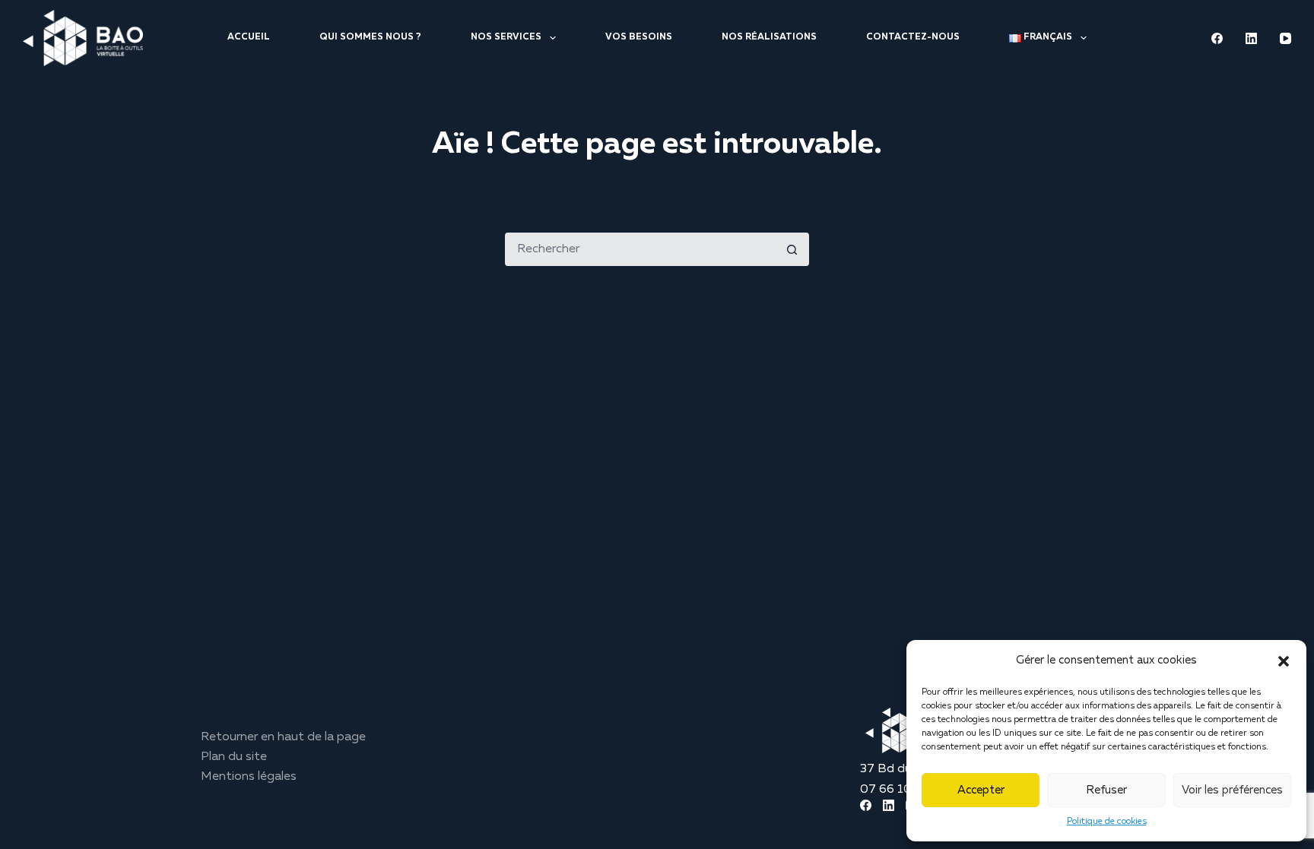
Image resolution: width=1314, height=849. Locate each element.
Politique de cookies (1107, 821)
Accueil (248, 37)
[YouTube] (1285, 38)
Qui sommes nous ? (370, 37)
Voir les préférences (1232, 790)
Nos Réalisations (769, 37)
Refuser (1106, 790)
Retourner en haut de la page (283, 737)
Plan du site (234, 757)
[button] (1283, 661)
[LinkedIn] (1251, 38)
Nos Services (506, 37)
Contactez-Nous (913, 37)
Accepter (981, 790)
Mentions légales (249, 777)
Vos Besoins (638, 37)
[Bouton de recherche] (792, 249)
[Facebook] (1217, 38)
